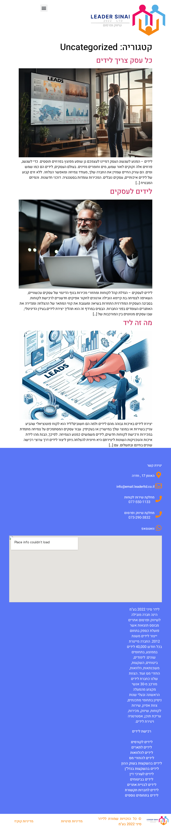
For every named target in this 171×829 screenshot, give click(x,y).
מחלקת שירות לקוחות (139, 497)
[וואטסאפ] (158, 528)
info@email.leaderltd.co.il (135, 486)
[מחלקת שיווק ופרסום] (158, 514)
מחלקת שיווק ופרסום (139, 512)
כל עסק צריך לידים (124, 60)
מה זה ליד (137, 322)
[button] (44, 8)
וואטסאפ (148, 528)
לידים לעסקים (131, 191)
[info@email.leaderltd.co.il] (158, 486)
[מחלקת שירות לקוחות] (158, 499)
